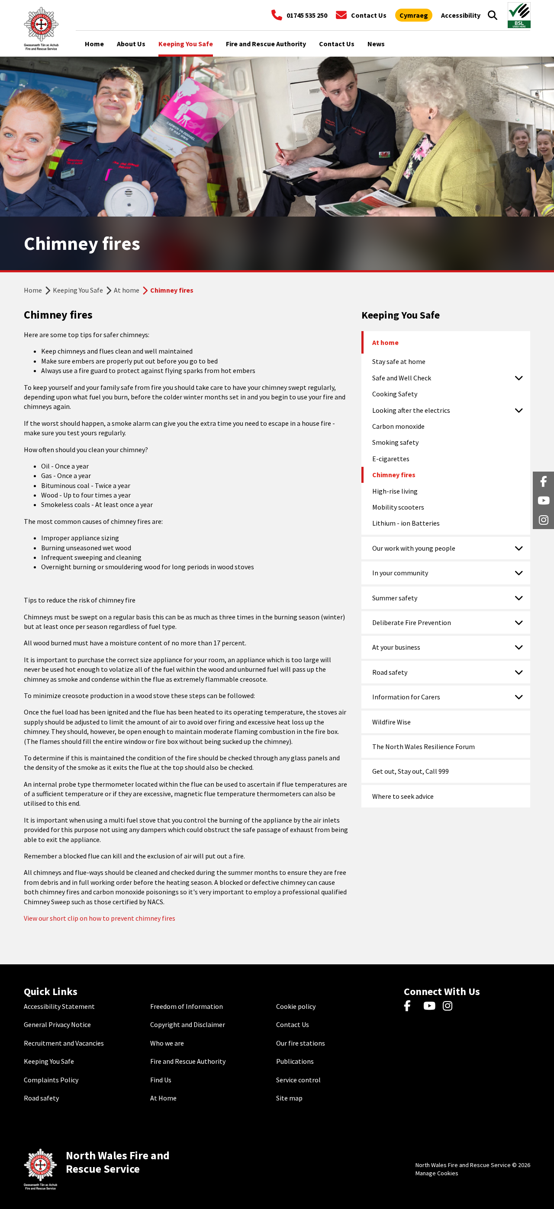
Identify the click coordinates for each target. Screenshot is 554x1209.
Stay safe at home (398, 361)
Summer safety (394, 597)
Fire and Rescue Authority (187, 1061)
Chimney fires (394, 474)
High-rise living (395, 491)
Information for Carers (406, 696)
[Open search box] (492, 15)
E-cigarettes (390, 458)
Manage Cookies (437, 1173)
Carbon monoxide (398, 426)
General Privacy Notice (57, 1024)
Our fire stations (300, 1043)
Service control (298, 1079)
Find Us (160, 1079)
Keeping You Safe (78, 290)
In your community (400, 572)
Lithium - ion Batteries (406, 523)
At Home (163, 1098)
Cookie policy (296, 1006)
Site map (289, 1098)
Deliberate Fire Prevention (411, 622)
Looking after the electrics (411, 410)
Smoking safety (395, 442)
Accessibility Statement (59, 1006)
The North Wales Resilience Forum (423, 746)
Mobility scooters (398, 507)
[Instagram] (450, 1006)
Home (33, 290)
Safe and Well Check (401, 377)
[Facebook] (411, 1006)
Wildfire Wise (391, 722)
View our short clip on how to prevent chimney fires (99, 918)
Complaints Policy (51, 1079)
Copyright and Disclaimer (187, 1024)
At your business (396, 647)
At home (126, 290)
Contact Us (292, 1024)
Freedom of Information (186, 1006)
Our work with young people (413, 548)
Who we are (167, 1043)
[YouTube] (430, 1006)
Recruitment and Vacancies (64, 1043)
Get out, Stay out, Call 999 (410, 771)
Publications (295, 1061)
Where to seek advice (403, 796)
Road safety (389, 672)
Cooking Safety (394, 393)
